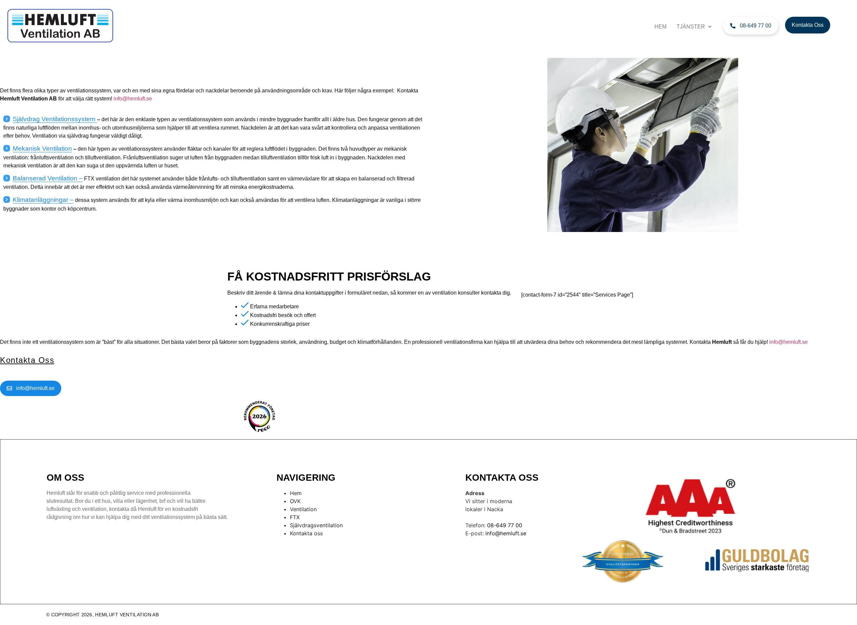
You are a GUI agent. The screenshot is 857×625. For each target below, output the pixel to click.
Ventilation (303, 509)
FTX (295, 517)
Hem (660, 26)
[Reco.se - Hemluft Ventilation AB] (259, 416)
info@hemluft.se (505, 533)
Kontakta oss (306, 533)
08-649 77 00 (504, 525)
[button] (694, 26)
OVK (295, 501)
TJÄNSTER (691, 26)
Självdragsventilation (316, 525)
